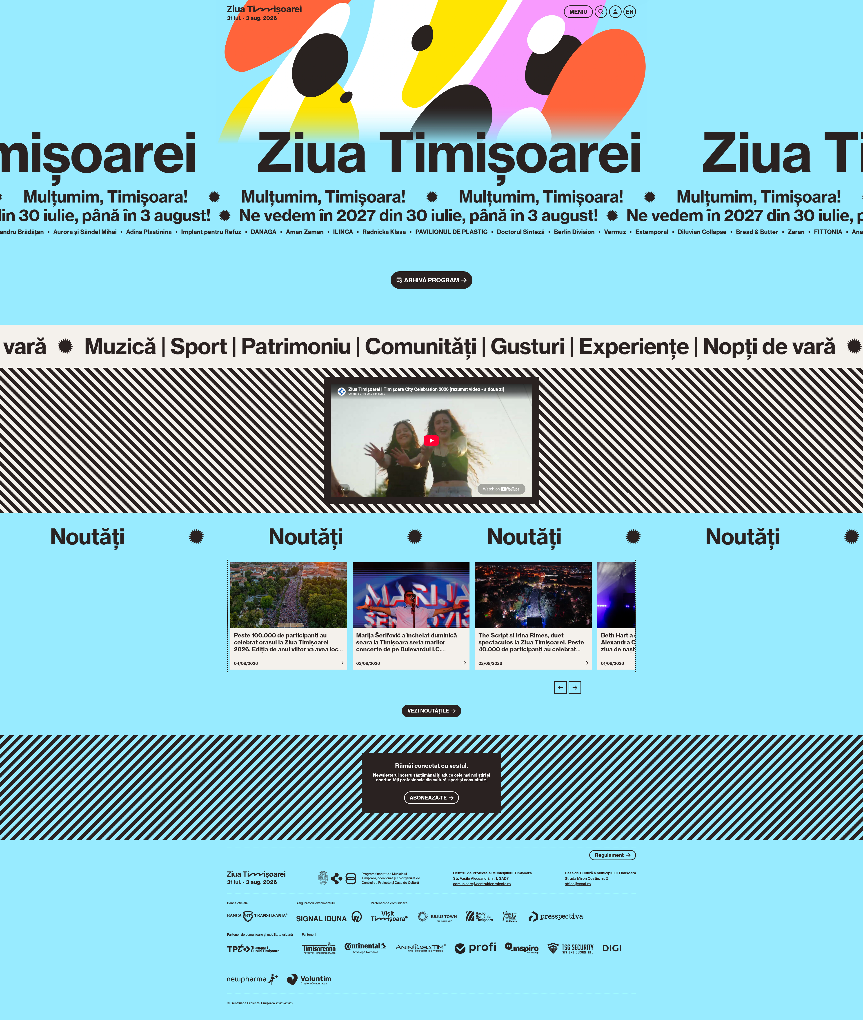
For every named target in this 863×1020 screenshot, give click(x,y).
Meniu (578, 11)
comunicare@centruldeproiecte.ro (482, 884)
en (630, 11)
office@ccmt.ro (578, 884)
